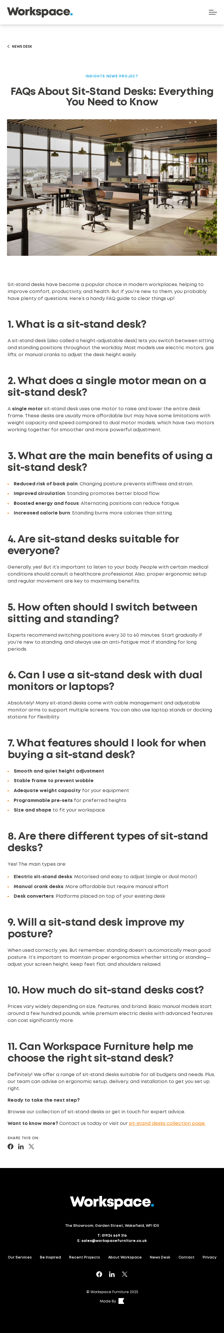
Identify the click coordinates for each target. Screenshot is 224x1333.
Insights (95, 76)
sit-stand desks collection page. (167, 1123)
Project (128, 76)
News (112, 76)
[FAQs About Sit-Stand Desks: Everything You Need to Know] (10, 1146)
